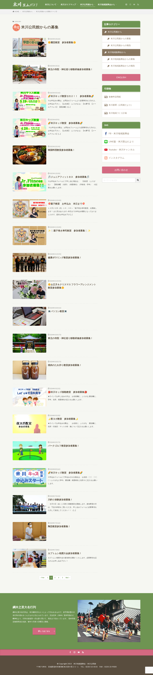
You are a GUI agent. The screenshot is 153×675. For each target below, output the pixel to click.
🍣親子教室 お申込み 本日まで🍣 (66, 203)
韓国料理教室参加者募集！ (61, 150)
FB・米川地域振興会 (119, 133)
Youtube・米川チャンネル (122, 149)
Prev (42, 578)
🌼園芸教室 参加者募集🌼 (62, 42)
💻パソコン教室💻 (57, 311)
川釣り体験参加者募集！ (60, 499)
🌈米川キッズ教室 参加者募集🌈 (65, 123)
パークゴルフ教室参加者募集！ (63, 445)
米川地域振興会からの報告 (123, 66)
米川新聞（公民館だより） (121, 105)
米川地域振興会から (106, 4)
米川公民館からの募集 (121, 38)
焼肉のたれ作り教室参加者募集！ (65, 365)
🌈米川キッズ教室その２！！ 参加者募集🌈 (71, 96)
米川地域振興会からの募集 (123, 59)
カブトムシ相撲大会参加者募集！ (65, 553)
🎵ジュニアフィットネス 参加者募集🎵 (68, 176)
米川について (50, 4)
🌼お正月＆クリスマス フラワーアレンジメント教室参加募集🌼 (72, 286)
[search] (137, 180)
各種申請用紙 (115, 97)
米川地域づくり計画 (118, 113)
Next (67, 578)
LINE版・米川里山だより (121, 141)
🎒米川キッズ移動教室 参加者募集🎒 (67, 392)
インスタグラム (116, 157)
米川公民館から (87, 4)
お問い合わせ (121, 169)
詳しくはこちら (44, 631)
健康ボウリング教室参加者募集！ (65, 257)
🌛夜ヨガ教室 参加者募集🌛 (63, 418)
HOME (17, 11)
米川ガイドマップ (68, 4)
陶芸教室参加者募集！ (59, 526)
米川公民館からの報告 (121, 45)
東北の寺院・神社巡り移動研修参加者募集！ (70, 69)
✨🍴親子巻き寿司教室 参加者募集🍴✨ (69, 230)
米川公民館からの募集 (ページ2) (46, 11)
